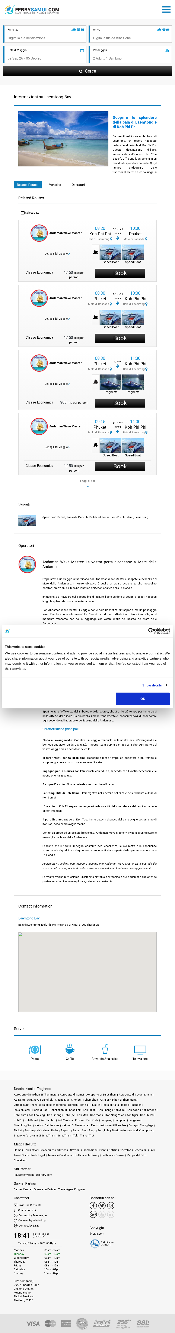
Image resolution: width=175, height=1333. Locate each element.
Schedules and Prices (54, 1150)
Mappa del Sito (136, 1155)
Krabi (95, 1120)
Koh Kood (133, 1110)
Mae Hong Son (23, 1125)
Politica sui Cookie (113, 1155)
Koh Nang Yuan (114, 1115)
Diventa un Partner (45, 1189)
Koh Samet (31, 1120)
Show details (152, 685)
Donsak (73, 1104)
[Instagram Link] (110, 1205)
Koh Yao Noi (65, 1120)
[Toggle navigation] (167, 9)
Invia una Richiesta (29, 1205)
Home (17, 1150)
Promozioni (90, 1150)
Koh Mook (96, 1115)
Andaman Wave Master (65, 233)
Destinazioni (31, 1150)
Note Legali (38, 1155)
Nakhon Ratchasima (47, 1125)
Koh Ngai (132, 1115)
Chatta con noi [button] (27, 1210)
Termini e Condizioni (60, 1155)
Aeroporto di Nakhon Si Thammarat (35, 1094)
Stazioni (75, 1150)
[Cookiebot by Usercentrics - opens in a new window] (151, 631)
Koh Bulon (89, 1110)
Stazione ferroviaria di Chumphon (132, 1130)
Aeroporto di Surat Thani (101, 1094)
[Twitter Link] (102, 1205)
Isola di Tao (41, 1110)
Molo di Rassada (134, 239)
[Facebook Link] (93, 1205)
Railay (54, 1130)
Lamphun (120, 1120)
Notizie (113, 1150)
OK (142, 699)
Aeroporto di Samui (72, 1094)
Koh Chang (104, 1110)
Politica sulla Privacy (87, 1155)
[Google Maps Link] (93, 1214)
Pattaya (133, 1125)
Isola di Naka (111, 1104)
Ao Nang (19, 1099)
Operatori (78, 185)
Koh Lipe (69, 1115)
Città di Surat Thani (25, 1104)
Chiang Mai (62, 1099)
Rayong (65, 1130)
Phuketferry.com (24, 1174)
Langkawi (135, 1120)
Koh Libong (54, 1115)
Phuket (135, 233)
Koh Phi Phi (100, 233)
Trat (91, 1135)
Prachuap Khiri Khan (37, 1130)
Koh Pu (18, 1120)
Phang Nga (146, 1125)
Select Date (32, 212)
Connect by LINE (29, 1225)
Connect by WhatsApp (32, 1220)
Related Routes (27, 185)
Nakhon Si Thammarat (75, 1125)
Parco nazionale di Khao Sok (108, 1125)
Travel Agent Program (71, 1189)
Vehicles (55, 185)
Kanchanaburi (58, 1110)
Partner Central (23, 1189)
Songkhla (103, 1130)
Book (120, 273)
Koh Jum (119, 1110)
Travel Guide (21, 1155)
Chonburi (76, 1099)
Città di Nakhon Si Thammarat (118, 1099)
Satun (76, 1130)
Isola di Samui (22, 1110)
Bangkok (47, 1099)
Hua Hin (96, 1104)
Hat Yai (84, 1104)
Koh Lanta (20, 1115)
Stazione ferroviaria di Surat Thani (34, 1135)
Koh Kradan (149, 1110)
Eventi (102, 1150)
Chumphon (91, 1099)
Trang (83, 1135)
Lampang (106, 1120)
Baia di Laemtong (99, 239)
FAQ (152, 1150)
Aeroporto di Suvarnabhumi (136, 1094)
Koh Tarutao (48, 1120)
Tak (75, 1135)
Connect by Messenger (33, 1215)
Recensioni (140, 1150)
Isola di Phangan (131, 1104)
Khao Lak (75, 1110)
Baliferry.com (44, 1174)
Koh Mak (82, 1115)
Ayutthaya (33, 1099)
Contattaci (20, 1160)
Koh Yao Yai (82, 1120)
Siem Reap (88, 1130)
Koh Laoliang (37, 1115)
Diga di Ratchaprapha (52, 1104)
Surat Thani (64, 1135)
